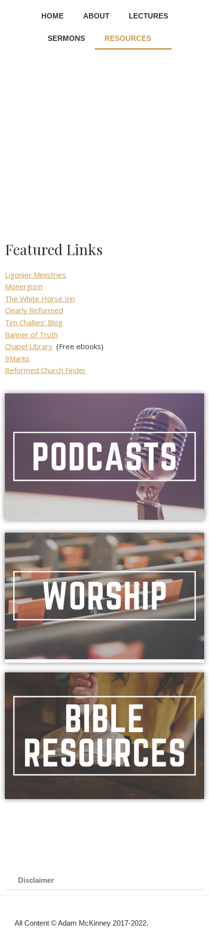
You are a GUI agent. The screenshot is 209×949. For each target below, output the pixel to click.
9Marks (17, 358)
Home (52, 16)
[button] (104, 880)
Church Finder (63, 370)
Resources (127, 38)
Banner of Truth (31, 334)
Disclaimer (36, 880)
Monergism (24, 286)
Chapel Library (28, 346)
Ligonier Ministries (35, 274)
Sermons (66, 38)
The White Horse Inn (40, 298)
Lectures (148, 16)
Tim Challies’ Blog (34, 322)
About (96, 16)
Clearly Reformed (34, 310)
